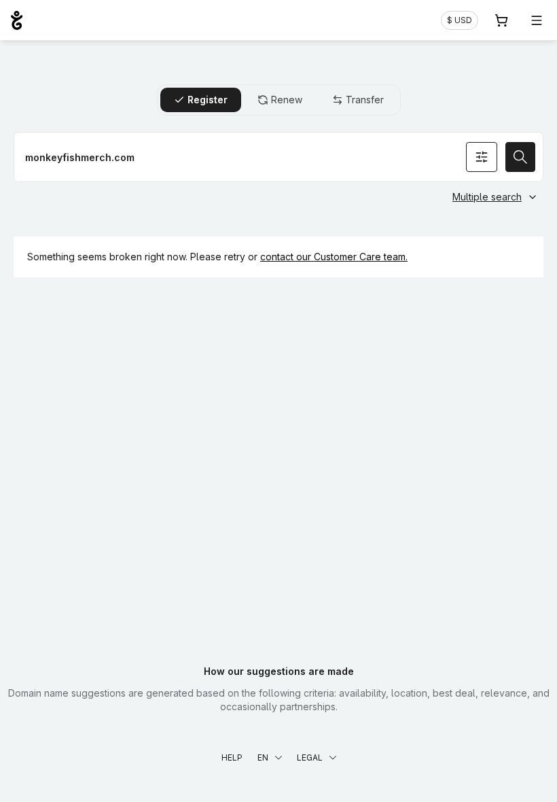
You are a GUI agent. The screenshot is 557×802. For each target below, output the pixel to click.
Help (231, 757)
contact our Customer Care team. (334, 256)
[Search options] (481, 157)
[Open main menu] (536, 20)
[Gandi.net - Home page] (16, 20)
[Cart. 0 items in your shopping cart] (501, 20)
